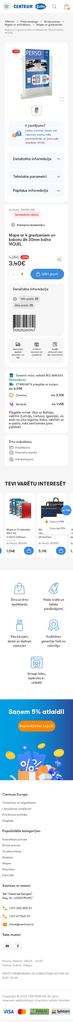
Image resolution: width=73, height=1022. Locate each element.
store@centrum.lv (21, 924)
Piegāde (7, 820)
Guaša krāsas (11, 851)
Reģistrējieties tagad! (36, 726)
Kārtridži (8, 875)
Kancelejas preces (14, 839)
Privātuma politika (14, 814)
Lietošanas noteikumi (16, 808)
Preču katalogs (29, 21)
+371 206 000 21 (20, 908)
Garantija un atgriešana (19, 802)
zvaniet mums (43, 130)
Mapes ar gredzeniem (49, 24)
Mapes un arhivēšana (17, 24)
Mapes (6, 863)
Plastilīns (8, 869)
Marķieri (7, 857)
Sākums (9, 21)
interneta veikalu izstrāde (52, 1000)
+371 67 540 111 (19, 916)
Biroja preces (52, 21)
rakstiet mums (34, 134)
